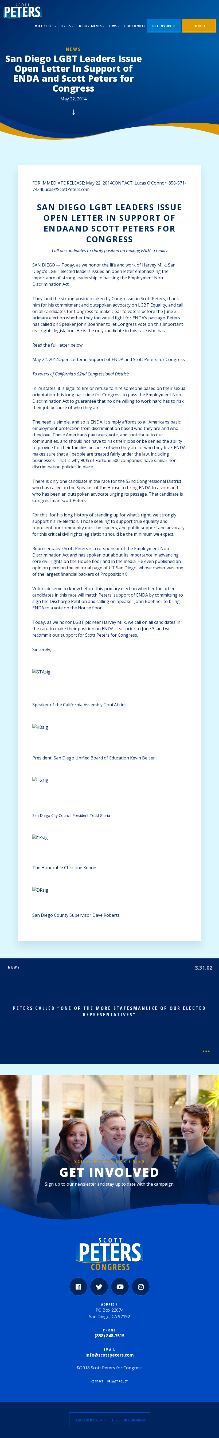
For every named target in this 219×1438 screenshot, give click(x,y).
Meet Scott (44, 26)
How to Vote (134, 26)
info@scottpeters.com (109, 1355)
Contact (97, 1381)
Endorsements (89, 26)
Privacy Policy (117, 1381)
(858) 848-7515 (109, 1336)
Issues (66, 26)
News (112, 26)
